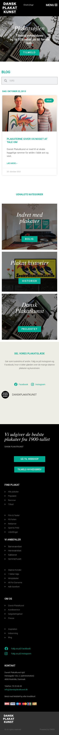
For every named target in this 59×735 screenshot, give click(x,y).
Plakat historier (29, 262)
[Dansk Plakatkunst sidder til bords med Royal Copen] (7, 412)
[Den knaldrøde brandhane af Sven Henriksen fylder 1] (52, 405)
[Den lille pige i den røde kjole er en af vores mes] (18, 405)
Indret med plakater (29, 217)
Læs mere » (12, 163)
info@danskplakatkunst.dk (16, 689)
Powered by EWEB (47, 729)
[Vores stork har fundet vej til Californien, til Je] (29, 405)
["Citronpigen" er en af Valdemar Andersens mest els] (40, 412)
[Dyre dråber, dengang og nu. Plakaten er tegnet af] (40, 405)
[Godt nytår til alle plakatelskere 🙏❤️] (7, 405)
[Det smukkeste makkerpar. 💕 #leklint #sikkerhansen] (52, 412)
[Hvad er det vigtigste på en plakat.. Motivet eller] (29, 412)
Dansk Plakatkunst (29, 307)
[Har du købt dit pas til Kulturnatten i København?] (18, 412)
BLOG (6, 72)
